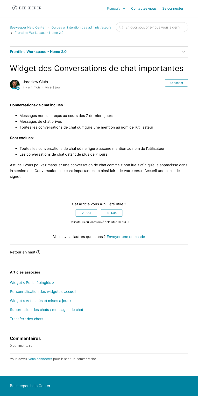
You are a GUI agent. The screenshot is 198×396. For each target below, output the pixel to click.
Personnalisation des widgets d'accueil (43, 291)
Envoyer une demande (126, 236)
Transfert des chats (26, 319)
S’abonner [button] (176, 83)
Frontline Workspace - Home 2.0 (39, 33)
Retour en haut (22, 252)
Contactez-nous (143, 8)
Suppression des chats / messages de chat (46, 309)
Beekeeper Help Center (28, 27)
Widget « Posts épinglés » (32, 282)
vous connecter (40, 359)
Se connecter (172, 8)
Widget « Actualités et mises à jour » (41, 300)
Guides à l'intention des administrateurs (81, 27)
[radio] (86, 212)
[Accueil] (26, 11)
